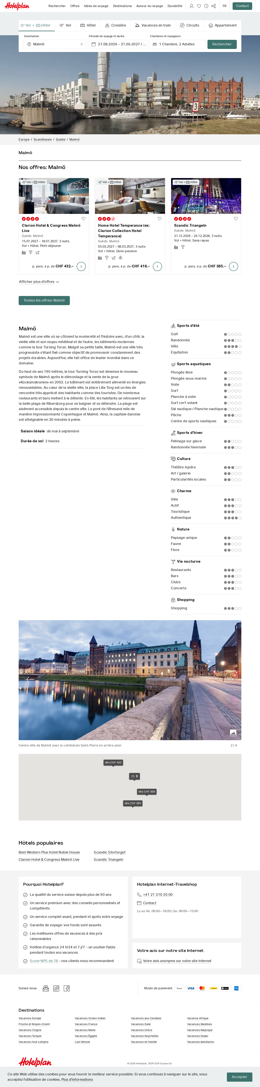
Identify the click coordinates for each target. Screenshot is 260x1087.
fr (224, 6)
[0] (199, 6)
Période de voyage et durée (106, 36)
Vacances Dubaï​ (197, 1036)
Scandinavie (43, 139)
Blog (56, 988)
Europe (24, 139)
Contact (242, 6)
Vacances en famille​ (144, 1042)
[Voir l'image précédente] (30, 679)
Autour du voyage (149, 6)
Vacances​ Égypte (86, 1036)
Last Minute (82, 1042)
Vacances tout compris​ (34, 1042)
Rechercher (57, 6)
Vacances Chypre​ (30, 1030)
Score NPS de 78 (44, 961)
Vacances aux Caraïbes (146, 1018)
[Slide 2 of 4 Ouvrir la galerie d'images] (130, 680)
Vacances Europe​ (30, 1018)
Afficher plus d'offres (36, 282)
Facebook (67, 988)
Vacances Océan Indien (90, 1018)
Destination (31, 36)
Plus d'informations (77, 1079)
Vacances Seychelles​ (145, 1036)
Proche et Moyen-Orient (34, 1024)
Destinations (122, 6)
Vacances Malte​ (85, 1030)
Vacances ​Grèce (141, 1030)
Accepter (239, 1077)
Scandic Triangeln (108, 859)
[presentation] (37, 25)
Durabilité (175, 6)
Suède (60, 139)
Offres (74, 6)
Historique (206, 6)
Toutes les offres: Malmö (44, 300)
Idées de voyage (96, 6)
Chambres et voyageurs (165, 36)
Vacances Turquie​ (30, 1036)
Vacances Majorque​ (200, 1030)
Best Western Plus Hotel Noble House (49, 852)
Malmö (74, 139)
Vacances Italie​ (141, 1024)
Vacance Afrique (198, 1018)
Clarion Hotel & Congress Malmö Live (49, 859)
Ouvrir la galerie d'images (233, 733)
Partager (213, 6)
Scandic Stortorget (109, 852)
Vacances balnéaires (200, 1042)
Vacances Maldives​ (199, 1024)
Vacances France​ (86, 1024)
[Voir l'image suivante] (229, 679)
